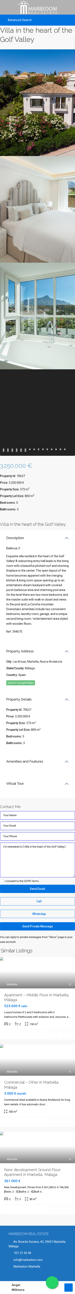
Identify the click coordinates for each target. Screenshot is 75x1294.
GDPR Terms (31, 881)
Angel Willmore (18, 1287)
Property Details (19, 699)
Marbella (33, 661)
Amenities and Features (24, 761)
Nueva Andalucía (51, 661)
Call (39, 901)
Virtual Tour (15, 784)
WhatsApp (39, 914)
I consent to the (22, 881)
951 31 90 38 (22, 1253)
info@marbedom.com (28, 1260)
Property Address (20, 651)
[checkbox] (1, 881)
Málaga (30, 668)
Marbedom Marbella (27, 1266)
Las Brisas (19, 661)
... (70, 1016)
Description (15, 538)
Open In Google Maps (21, 682)
